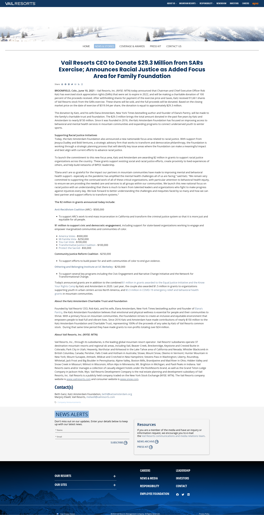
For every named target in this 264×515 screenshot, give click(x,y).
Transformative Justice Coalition (77, 245)
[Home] (20, 3)
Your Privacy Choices (67, 514)
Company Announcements (69, 402)
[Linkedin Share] (68, 84)
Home (86, 46)
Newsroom (221, 3)
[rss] (78, 84)
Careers (245, 3)
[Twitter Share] (72, 84)
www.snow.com (129, 379)
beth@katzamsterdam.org (117, 394)
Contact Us (173, 46)
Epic (256, 3)
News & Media (149, 478)
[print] (62, 84)
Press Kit (155, 46)
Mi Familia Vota (67, 239)
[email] (75, 84)
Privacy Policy (204, 514)
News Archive (145, 441)
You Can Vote (66, 242)
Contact (181, 486)
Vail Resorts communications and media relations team (173, 436)
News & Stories (104, 46)
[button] (171, 3)
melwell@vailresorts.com (100, 397)
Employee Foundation (154, 493)
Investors (234, 3)
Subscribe (117, 442)
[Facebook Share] (65, 84)
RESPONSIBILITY (149, 486)
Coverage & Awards (132, 46)
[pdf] (82, 84)
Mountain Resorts (187, 3)
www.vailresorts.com (79, 379)
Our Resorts (63, 476)
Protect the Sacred (70, 248)
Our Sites (61, 484)
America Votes (67, 236)
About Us (171, 3)
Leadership (183, 470)
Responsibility (206, 3)
